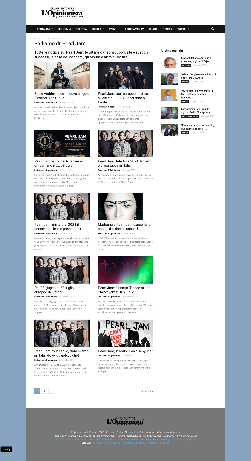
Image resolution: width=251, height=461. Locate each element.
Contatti (103, 439)
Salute (153, 29)
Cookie (191, 439)
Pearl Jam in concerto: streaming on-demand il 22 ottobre (60, 163)
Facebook (97, 442)
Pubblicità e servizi (67, 439)
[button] (212, 29)
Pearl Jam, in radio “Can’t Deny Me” (125, 351)
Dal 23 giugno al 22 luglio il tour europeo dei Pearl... (59, 290)
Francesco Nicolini (106, 106)
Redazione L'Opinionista (45, 102)
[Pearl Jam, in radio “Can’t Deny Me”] (125, 333)
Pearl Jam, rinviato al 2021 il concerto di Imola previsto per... (59, 226)
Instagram (114, 442)
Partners (140, 439)
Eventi (113, 29)
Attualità (43, 29)
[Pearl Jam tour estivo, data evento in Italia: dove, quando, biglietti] (62, 333)
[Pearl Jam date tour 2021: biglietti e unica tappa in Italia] (125, 143)
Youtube (164, 442)
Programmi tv (134, 29)
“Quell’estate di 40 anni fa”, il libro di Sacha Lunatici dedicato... (197, 94)
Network (129, 439)
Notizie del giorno (165, 439)
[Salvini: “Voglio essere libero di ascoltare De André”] (169, 79)
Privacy (181, 439)
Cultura (185, 101)
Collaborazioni (88, 439)
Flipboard (127, 442)
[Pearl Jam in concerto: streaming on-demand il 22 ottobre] (62, 143)
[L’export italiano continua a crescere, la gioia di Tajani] (169, 62)
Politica (81, 29)
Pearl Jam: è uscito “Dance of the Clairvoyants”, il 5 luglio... (124, 290)
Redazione (116, 439)
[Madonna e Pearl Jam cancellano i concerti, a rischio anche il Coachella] (125, 206)
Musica (96, 29)
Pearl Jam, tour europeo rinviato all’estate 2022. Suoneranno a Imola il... (123, 98)
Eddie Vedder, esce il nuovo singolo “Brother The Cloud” (61, 96)
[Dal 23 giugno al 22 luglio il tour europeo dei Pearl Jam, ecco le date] (62, 270)
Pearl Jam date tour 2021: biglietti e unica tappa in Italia (124, 163)
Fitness (167, 29)
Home (37, 38)
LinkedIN (140, 442)
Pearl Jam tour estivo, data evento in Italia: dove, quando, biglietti (61, 353)
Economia (64, 29)
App (150, 439)
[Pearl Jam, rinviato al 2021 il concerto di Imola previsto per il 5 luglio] (62, 206)
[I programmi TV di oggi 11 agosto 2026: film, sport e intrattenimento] (169, 113)
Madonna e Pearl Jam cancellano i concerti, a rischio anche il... (125, 226)
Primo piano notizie (190, 116)
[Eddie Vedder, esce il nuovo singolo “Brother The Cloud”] (62, 75)
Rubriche (183, 29)
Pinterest (152, 442)
